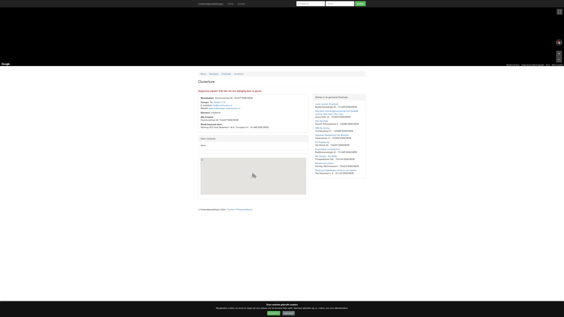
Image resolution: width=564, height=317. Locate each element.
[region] (282, 36)
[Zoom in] (559, 54)
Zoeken (360, 3)
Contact (241, 3)
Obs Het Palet (321, 120)
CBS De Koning (322, 128)
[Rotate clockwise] (561, 42)
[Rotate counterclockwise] (556, 42)
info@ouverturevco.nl (222, 105)
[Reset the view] (559, 42)
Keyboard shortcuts (512, 65)
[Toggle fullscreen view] (560, 12)
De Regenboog (322, 142)
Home (230, 3)
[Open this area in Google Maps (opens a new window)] (5, 64)
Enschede (226, 73)
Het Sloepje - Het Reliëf (326, 156)
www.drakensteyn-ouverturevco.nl (224, 108)
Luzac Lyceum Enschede (326, 103)
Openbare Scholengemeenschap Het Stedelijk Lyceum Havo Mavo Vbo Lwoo (336, 112)
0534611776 (220, 102)
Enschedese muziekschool (327, 149)
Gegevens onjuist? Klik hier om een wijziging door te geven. (230, 91)
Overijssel (213, 73)
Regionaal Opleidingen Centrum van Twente (335, 170)
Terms (548, 65)
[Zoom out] (559, 60)
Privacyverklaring (244, 209)
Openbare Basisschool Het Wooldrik (332, 135)
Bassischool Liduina (324, 163)
